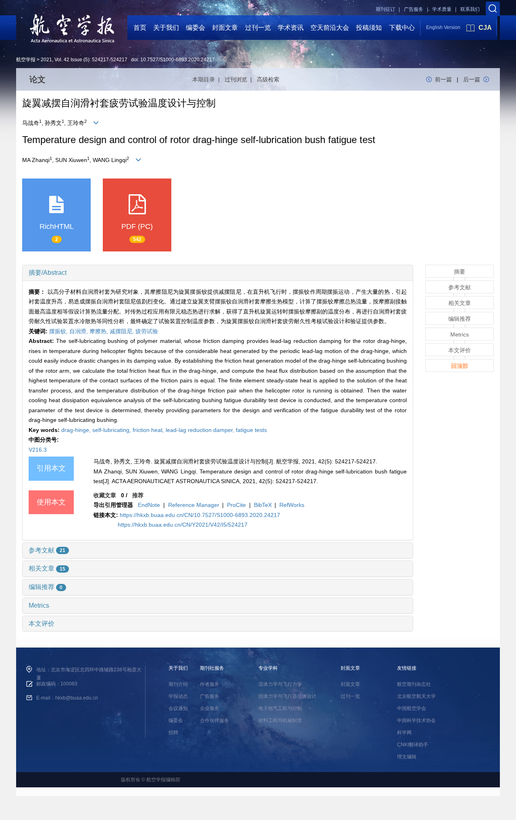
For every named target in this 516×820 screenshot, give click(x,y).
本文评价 (41, 623)
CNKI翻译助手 (412, 744)
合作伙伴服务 (214, 720)
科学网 (404, 732)
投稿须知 (369, 27)
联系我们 (470, 9)
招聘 (173, 732)
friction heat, (149, 430)
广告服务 (209, 696)
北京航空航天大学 (416, 696)
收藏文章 (105, 495)
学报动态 (178, 696)
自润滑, (79, 331)
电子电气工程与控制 (280, 708)
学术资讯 (291, 27)
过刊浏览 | (240, 79)
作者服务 (209, 684)
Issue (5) (80, 59)
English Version (443, 27)
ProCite (236, 505)
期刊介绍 (178, 684)
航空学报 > (28, 59)
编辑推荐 (45, 586)
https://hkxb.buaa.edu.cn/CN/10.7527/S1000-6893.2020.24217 (200, 515)
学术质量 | (444, 9)
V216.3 (38, 449)
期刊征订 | (388, 9)
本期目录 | (207, 79)
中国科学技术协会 (416, 720)
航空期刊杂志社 (414, 684)
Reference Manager (193, 505)
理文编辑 (406, 757)
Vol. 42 (61, 59)
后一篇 (471, 79)
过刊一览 (258, 27)
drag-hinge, (76, 430)
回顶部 (459, 366)
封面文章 (225, 27)
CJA (485, 27)
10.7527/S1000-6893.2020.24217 (177, 59)
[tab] (218, 272)
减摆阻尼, (122, 331)
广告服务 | (416, 9)
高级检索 (268, 79)
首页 (139, 27)
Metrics (39, 605)
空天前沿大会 (329, 27)
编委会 (195, 27)
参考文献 (47, 550)
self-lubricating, (112, 430)
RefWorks (291, 505)
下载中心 (402, 27)
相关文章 (47, 568)
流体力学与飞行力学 (280, 684)
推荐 (138, 495)
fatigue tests (251, 430)
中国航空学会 (411, 708)
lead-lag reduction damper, (201, 430)
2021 (46, 59)
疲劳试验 (146, 331)
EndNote (149, 505)
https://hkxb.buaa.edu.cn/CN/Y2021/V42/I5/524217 (183, 524)
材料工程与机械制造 (280, 720)
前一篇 (443, 79)
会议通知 (178, 708)
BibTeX (263, 505)
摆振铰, (59, 331)
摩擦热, (99, 331)
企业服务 (209, 708)
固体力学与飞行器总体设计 (287, 696)
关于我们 (166, 27)
